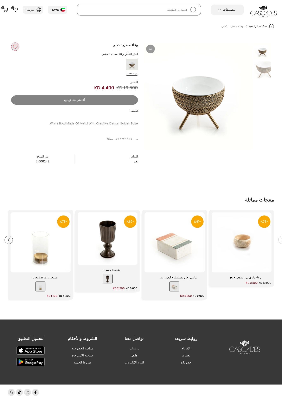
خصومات (185, 362)
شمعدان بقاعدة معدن (44, 277)
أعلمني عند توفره (74, 100)
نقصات (186, 355)
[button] (15, 47)
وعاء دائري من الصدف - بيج (245, 277)
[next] (152, 96)
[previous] (243, 96)
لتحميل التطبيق (31, 338)
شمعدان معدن (111, 270)
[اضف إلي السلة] (217, 267)
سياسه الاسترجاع (82, 355)
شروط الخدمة (82, 362)
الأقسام (186, 348)
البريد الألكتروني (134, 362)
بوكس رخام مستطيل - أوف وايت (178, 277)
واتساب (134, 348)
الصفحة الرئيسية (259, 26)
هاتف (134, 355)
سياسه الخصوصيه (82, 348)
